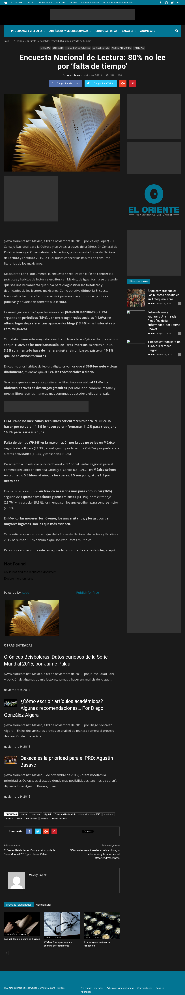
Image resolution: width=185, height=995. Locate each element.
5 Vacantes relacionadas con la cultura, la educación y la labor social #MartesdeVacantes (95, 854)
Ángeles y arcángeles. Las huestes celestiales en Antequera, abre (163, 295)
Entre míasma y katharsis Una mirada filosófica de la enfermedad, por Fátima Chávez (164, 320)
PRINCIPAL (139, 48)
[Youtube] (178, 2)
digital (47, 814)
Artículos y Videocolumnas (69, 31)
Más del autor (43, 904)
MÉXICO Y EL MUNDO (121, 48)
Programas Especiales (26, 31)
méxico (44, 818)
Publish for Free (87, 592)
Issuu (25, 592)
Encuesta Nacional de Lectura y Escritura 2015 (77, 814)
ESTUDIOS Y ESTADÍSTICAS (78, 48)
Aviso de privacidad (90, 2)
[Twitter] (172, 2)
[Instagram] (166, 2)
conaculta (35, 814)
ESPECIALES (58, 48)
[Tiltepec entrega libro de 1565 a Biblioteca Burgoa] (136, 349)
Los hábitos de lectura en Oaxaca (22, 939)
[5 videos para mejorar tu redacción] (102, 925)
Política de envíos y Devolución (118, 2)
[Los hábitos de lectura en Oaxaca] (22, 924)
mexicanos (31, 818)
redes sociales (59, 818)
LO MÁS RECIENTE (101, 48)
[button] (176, 31)
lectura (9, 818)
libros (19, 818)
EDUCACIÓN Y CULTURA (15, 934)
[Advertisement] (92, 14)
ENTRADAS (45, 48)
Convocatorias (106, 31)
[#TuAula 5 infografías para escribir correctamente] (62, 925)
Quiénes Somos (44, 2)
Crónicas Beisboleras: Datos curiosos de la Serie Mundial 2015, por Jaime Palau (29, 852)
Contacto (73, 2)
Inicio (30, 2)
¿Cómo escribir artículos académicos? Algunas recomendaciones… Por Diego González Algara (53, 708)
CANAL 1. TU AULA (53, 937)
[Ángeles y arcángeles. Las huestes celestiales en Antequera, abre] (136, 298)
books (24, 814)
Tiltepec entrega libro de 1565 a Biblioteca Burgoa (164, 346)
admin (151, 303)
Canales (127, 31)
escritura (108, 814)
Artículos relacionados (18, 904)
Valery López (73, 75)
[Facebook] (160, 2)
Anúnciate (60, 2)
